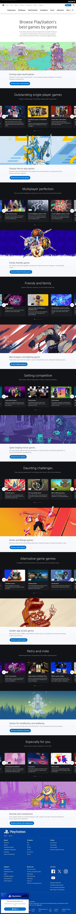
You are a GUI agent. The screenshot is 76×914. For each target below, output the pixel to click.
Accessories (28, 5)
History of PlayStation (9, 854)
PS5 (11, 5)
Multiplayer (21, 10)
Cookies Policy (56, 910)
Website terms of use (43, 910)
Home (5, 836)
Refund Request (8, 881)
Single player (11, 10)
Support (40, 5)
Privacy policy (33, 910)
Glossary (29, 881)
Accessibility (53, 845)
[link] (38, 116)
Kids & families (32, 10)
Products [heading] (30, 840)
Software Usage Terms (66, 910)
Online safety (53, 847)
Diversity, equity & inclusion (57, 849)
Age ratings (30, 874)
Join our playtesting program (57, 887)
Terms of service (31, 869)
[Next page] (73, 10)
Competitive (44, 10)
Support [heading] (6, 867)
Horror (52, 10)
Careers (6, 845)
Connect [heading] (52, 867)
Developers (30, 878)
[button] (19, 83)
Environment (53, 842)
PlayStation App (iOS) (55, 882)
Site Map (50, 910)
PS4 (28, 845)
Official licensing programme (34, 883)
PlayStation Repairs (9, 876)
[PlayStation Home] (3, 5)
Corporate (6, 852)
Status (5, 874)
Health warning (31, 876)
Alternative (60, 10)
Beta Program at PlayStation (57, 889)
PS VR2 (29, 847)
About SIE (6, 842)
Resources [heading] (30, 867)
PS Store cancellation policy (34, 871)
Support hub (7, 869)
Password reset (8, 878)
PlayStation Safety (8, 871)
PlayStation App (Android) (56, 885)
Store (7, 5)
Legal (29, 910)
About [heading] (6, 840)
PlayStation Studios (9, 847)
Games (16, 5)
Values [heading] (52, 840)
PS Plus (22, 5)
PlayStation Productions (10, 849)
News (35, 5)
